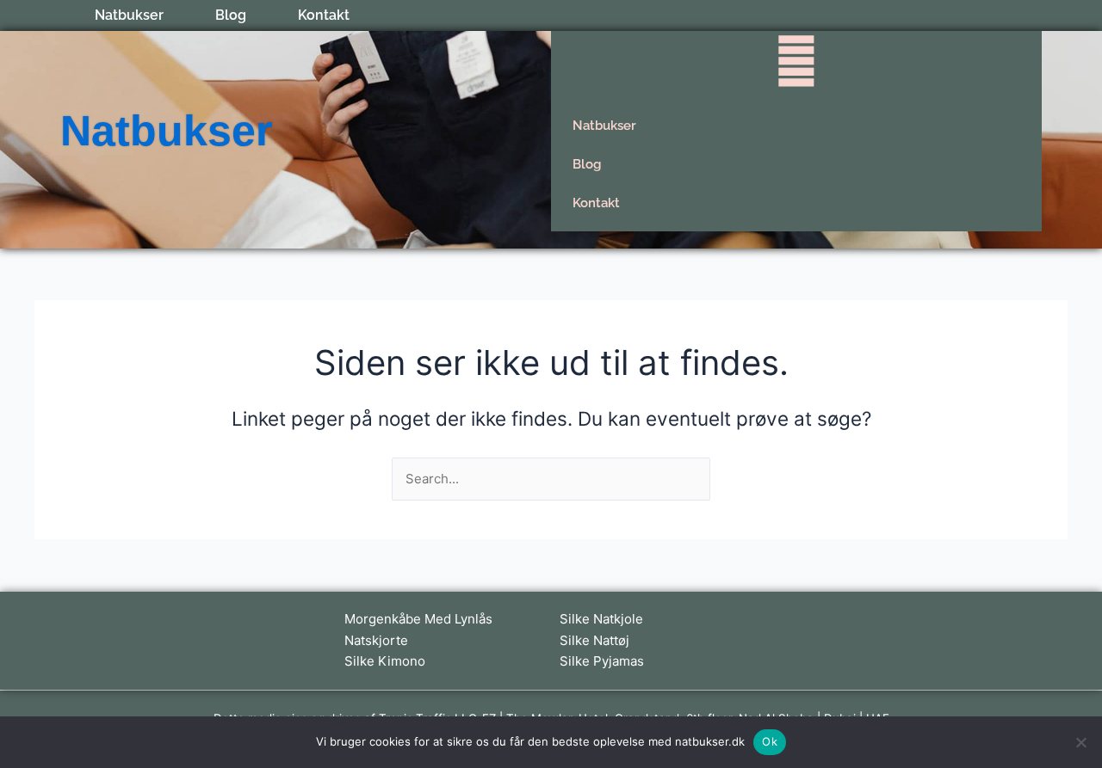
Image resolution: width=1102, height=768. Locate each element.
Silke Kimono (384, 661)
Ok (769, 741)
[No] (1080, 742)
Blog (230, 15)
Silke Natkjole (601, 619)
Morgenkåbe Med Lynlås (418, 619)
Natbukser (129, 15)
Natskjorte (376, 640)
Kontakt (324, 15)
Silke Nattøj (594, 640)
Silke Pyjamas (602, 661)
